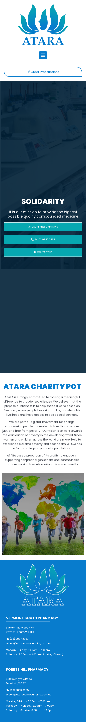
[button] (43, 55)
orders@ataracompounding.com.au (29, 643)
